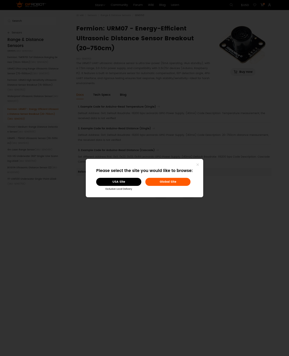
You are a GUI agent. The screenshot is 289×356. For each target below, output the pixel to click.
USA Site (118, 181)
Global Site (168, 181)
